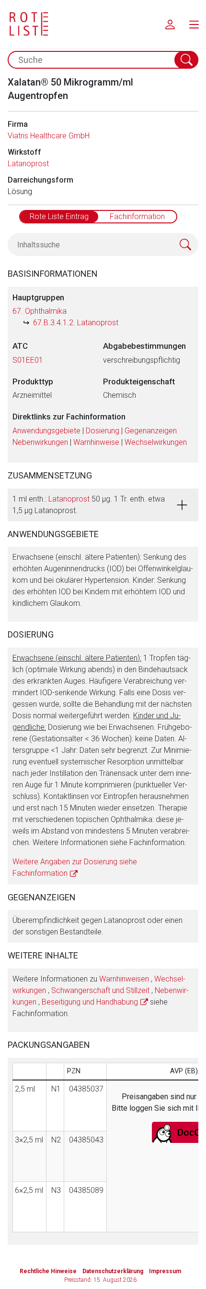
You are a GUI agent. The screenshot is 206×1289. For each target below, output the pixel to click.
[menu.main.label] (194, 24)
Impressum (165, 1271)
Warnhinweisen (124, 978)
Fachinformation (137, 216)
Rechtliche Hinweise (48, 1271)
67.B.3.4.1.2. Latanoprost (75, 322)
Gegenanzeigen (151, 430)
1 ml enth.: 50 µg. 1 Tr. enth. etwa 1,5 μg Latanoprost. (88, 504)
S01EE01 (27, 360)
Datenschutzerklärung (112, 1271)
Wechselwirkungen (156, 442)
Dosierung (102, 430)
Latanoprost (28, 163)
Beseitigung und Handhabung (90, 1002)
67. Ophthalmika (39, 311)
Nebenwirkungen (40, 442)
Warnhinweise (96, 442)
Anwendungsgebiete (46, 430)
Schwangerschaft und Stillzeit (100, 990)
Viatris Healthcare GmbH (49, 135)
